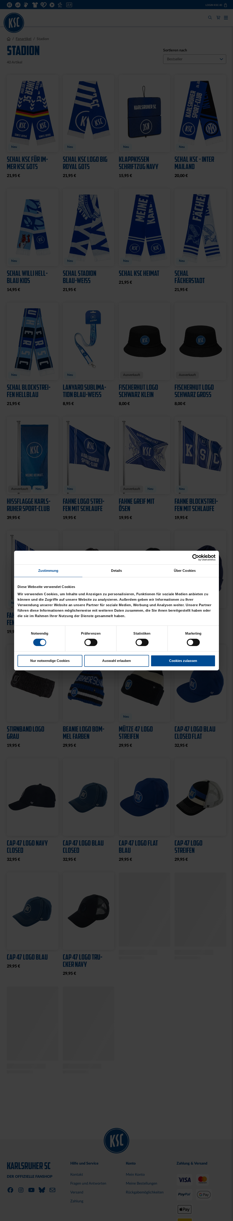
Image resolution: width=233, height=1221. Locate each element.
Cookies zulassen (183, 661)
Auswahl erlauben (116, 661)
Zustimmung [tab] (48, 571)
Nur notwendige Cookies (50, 661)
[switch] (90, 642)
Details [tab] (116, 571)
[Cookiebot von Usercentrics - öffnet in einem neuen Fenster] (195, 557)
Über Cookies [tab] (185, 571)
